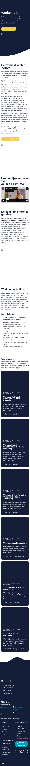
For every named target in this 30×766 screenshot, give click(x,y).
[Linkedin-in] (2, 697)
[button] (15, 195)
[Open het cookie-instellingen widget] (3, 763)
